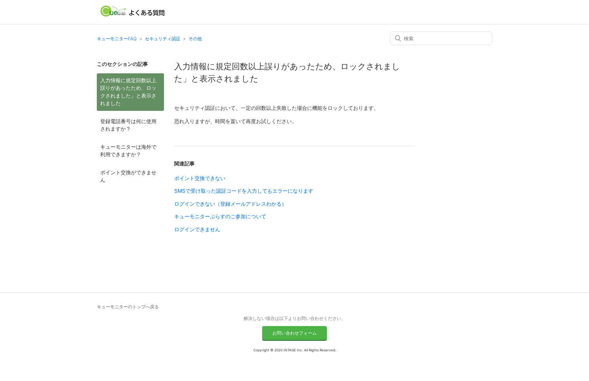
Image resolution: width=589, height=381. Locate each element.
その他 (195, 38)
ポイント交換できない (199, 178)
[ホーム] (133, 15)
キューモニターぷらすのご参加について (220, 216)
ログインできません (197, 229)
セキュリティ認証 (162, 38)
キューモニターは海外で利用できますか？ (128, 151)
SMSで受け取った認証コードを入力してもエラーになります (243, 191)
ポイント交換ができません (128, 176)
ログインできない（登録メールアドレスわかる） (230, 204)
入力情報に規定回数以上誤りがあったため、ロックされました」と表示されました (128, 92)
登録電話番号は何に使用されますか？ (128, 125)
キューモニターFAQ (117, 38)
